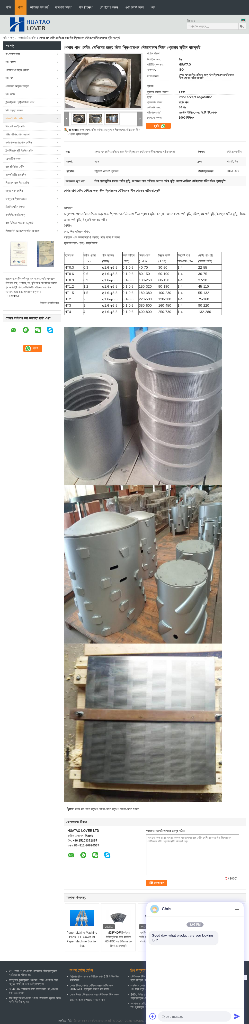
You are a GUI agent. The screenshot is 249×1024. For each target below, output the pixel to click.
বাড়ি (8, 7)
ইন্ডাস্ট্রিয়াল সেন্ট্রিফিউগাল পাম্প (20, 102)
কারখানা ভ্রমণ (63, 7)
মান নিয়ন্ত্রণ (86, 7)
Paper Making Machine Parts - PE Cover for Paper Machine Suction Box (82, 939)
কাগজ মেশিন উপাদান (129, 809)
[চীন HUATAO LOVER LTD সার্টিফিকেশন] (19, 253)
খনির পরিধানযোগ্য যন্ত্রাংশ (17, 134)
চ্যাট (157, 126)
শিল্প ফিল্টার (10, 94)
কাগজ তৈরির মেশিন (27, 37)
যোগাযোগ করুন (109, 7)
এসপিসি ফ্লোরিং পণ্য (15, 215)
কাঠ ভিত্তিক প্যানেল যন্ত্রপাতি (20, 223)
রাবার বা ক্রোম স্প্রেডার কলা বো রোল (87, 1000)
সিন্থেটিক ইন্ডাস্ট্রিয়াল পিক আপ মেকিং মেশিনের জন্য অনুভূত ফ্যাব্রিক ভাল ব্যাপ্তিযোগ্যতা (33, 982)
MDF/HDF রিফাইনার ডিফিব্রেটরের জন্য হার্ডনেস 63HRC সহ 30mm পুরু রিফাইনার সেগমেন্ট (118, 939)
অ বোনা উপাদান (13, 54)
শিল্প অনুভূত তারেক (14, 110)
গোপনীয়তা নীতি (65, 1021)
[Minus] (237, 909)
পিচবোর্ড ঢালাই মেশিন (15, 126)
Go (242, 26)
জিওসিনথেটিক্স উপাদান (15, 207)
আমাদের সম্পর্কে (39, 7)
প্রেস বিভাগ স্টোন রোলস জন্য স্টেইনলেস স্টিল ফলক (94, 994)
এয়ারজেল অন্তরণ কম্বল (17, 86)
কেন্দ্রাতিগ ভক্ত (13, 158)
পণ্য (20, 7)
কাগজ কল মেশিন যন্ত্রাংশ (86, 809)
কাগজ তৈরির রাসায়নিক (16, 174)
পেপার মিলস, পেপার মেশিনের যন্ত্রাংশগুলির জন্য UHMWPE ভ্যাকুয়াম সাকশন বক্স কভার (91, 987)
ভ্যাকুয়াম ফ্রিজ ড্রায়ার (16, 198)
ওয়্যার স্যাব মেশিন (14, 190)
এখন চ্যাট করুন (134, 7)
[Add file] (152, 1016)
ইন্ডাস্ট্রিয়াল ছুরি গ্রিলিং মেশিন (19, 150)
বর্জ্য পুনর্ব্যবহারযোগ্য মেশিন (19, 142)
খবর (153, 7)
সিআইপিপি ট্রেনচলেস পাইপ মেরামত (22, 231)
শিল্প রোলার (11, 62)
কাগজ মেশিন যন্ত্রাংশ (108, 809)
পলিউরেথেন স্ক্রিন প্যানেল (17, 70)
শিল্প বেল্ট (9, 78)
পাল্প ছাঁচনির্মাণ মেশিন (15, 166)
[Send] (237, 1016)
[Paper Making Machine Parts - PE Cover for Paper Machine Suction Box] (82, 918)
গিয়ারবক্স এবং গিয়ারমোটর (17, 182)
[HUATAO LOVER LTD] (29, 24)
